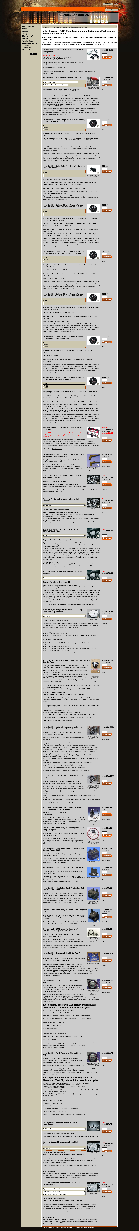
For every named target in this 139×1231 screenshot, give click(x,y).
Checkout (34, 9)
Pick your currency (112, 26)
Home (23, 9)
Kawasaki (25, 31)
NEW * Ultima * (27, 36)
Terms (28, 9)
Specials (25, 38)
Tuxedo (46, 127)
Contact (41, 9)
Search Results (27, 49)
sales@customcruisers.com (85, 766)
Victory (24, 34)
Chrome (46, 129)
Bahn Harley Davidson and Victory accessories (30, 45)
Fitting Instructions (57, 449)
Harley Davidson (28, 26)
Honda (24, 29)
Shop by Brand (27, 41)
